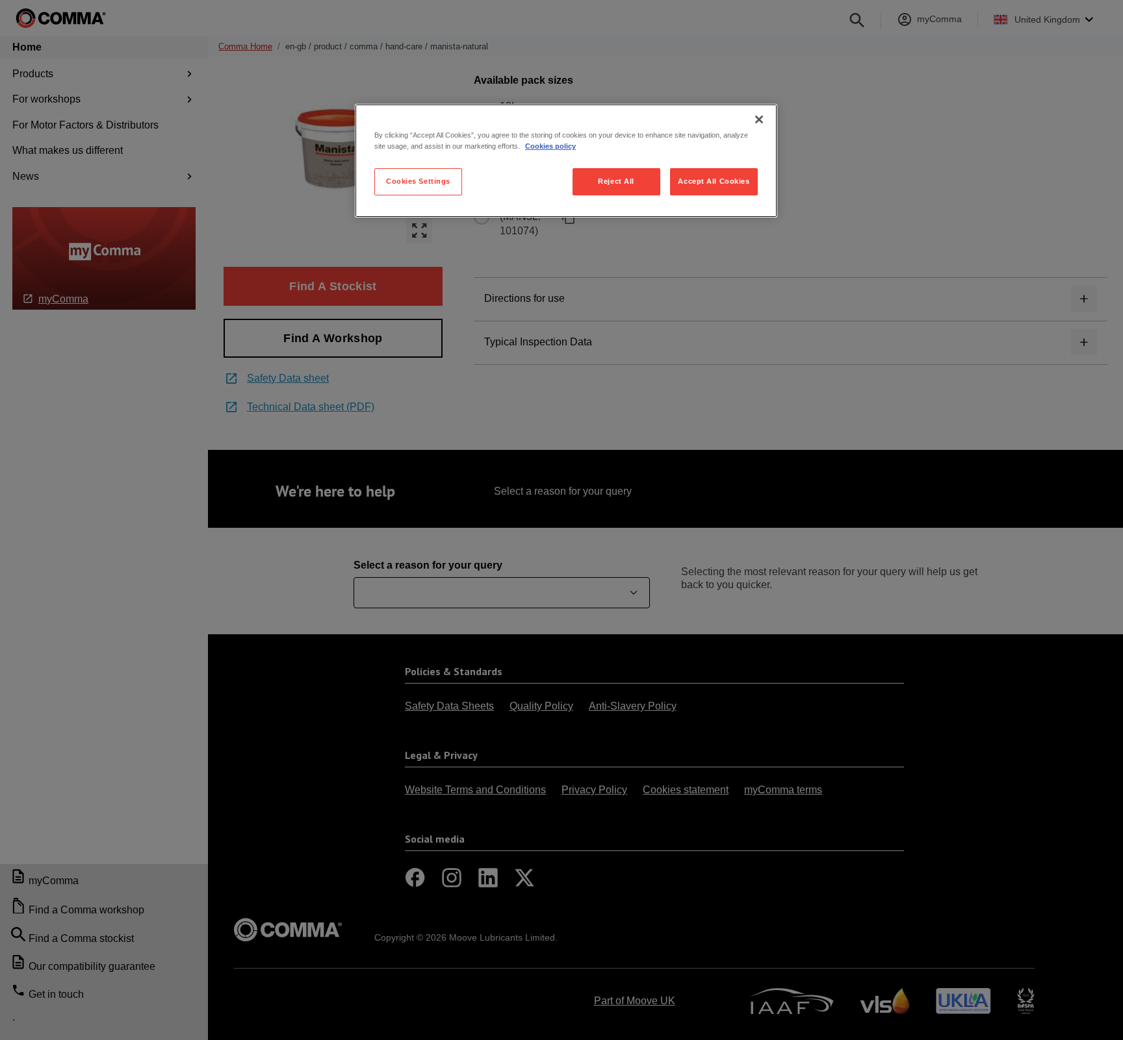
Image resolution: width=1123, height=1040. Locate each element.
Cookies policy (550, 146)
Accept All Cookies (713, 181)
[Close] (759, 119)
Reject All (616, 181)
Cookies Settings (418, 181)
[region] (566, 160)
